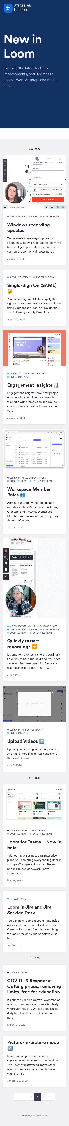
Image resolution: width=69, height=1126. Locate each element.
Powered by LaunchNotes (34, 1115)
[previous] (18, 1097)
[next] (51, 1097)
